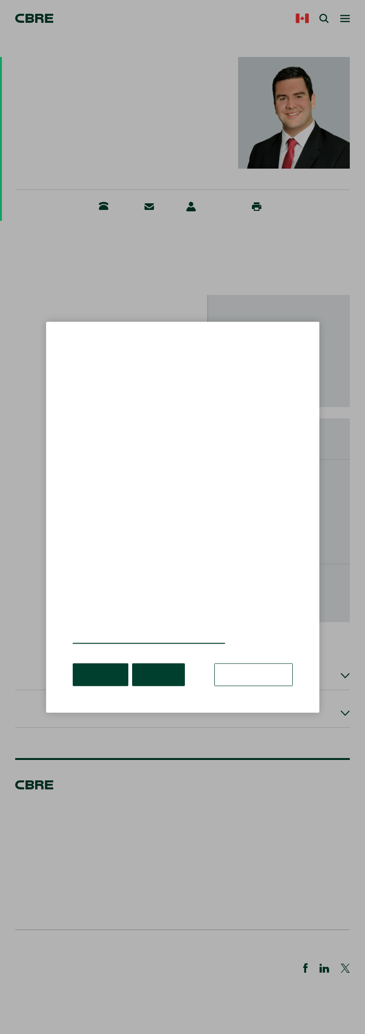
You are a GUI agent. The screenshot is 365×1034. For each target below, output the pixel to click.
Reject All (158, 674)
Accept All (100, 674)
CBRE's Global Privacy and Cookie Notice (149, 638)
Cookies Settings (253, 674)
